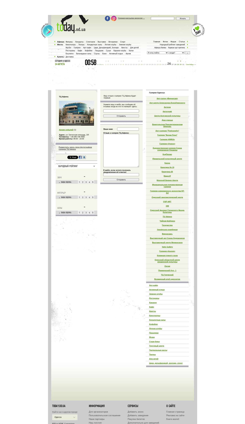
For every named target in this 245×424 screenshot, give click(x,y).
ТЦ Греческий (167, 275)
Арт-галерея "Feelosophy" (167, 131)
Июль (101, 64)
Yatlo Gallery (167, 247)
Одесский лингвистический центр (167, 197)
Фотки (165, 42)
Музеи (152, 337)
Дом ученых (167, 120)
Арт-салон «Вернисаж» (167, 98)
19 (150, 64)
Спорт (122, 42)
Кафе (151, 307)
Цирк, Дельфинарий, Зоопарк (106, 48)
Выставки (102, 42)
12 (131, 64)
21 (155, 64)
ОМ (167, 206)
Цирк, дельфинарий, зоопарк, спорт (166, 363)
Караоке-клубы (120, 51)
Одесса (58, 417)
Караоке (153, 303)
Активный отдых (157, 290)
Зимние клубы (155, 294)
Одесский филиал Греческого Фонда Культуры (167, 211)
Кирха (167, 163)
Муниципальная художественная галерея (167, 186)
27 (173, 64)
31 (183, 64)
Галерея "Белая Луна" (167, 135)
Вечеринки (113, 42)
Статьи (182, 42)
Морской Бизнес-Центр (167, 180)
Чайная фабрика (167, 221)
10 (126, 64)
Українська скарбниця (167, 230)
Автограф (167, 111)
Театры (152, 354)
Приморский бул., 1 (167, 270)
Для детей (153, 359)
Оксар (167, 266)
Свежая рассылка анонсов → (131, 18)
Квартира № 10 (167, 167)
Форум (173, 42)
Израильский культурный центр (167, 159)
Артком (167, 107)
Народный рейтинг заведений (172, 45)
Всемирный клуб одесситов (167, 279)
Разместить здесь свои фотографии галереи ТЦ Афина (75, 148)
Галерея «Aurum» (167, 251)
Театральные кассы (158, 350)
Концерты (79, 42)
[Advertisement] (122, 7)
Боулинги (70, 54)
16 (142, 64)
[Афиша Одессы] (71, 32)
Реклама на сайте (175, 415)
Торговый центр (156, 346)
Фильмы (69, 42)
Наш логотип (95, 423)
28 (175, 64)
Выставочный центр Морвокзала (167, 243)
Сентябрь (190, 64)
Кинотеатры (154, 316)
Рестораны (154, 298)
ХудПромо (167, 154)
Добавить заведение (138, 415)
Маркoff (167, 176)
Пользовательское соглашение (104, 415)
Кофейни (153, 324)
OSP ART (167, 202)
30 (181, 64)
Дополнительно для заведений (143, 423)
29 (178, 64)
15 (139, 64)
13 (134, 64)
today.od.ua (58, 406)
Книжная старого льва (167, 255)
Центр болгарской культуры (167, 116)
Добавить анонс (136, 412)
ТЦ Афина (167, 217)
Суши (108, 51)
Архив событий (66, 130)
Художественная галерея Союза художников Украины (167, 149)
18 (147, 64)
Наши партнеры (96, 419)
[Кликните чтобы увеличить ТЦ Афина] (76, 125)
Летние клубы (155, 329)
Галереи (77, 48)
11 (128, 64)
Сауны (97, 54)
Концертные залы (157, 320)
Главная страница (175, 412)
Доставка (70, 57)
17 (144, 64)
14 (136, 64)
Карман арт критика (176, 48)
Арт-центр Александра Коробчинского (167, 103)
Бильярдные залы (83, 54)
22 (158, 64)
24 (163, 64)
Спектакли (90, 42)
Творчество (167, 225)
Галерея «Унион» (167, 144)
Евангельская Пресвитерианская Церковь (167, 125)
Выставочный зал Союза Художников (167, 238)
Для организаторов (98, 412)
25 (166, 64)
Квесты (152, 311)
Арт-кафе (153, 285)
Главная (156, 42)
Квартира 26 (167, 172)
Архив (128, 54)
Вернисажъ (167, 234)
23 (160, 64)
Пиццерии (153, 333)
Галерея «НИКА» (167, 139)
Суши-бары (154, 341)
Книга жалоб (172, 419)
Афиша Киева (160, 48)
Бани (104, 54)
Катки (131, 51)
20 (152, 64)
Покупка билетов (136, 419)
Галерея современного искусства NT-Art (167, 192)
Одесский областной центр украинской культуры (167, 261)
